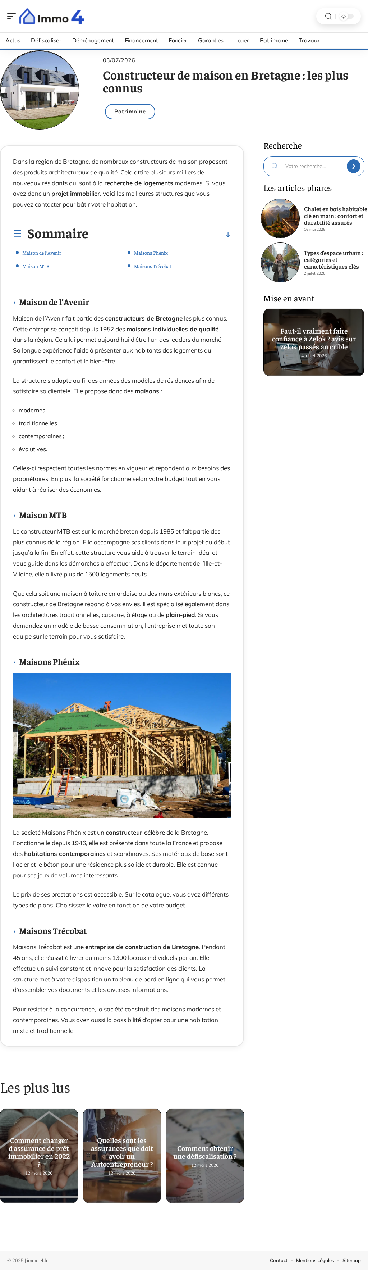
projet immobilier (75, 193)
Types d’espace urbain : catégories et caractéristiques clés (333, 259)
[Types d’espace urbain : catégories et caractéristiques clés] (280, 262)
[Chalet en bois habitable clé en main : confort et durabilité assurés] (280, 218)
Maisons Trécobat (152, 266)
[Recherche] (328, 16)
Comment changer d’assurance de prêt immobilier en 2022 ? (39, 1151)
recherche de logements (138, 183)
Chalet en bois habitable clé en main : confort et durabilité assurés (335, 215)
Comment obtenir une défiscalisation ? (204, 1151)
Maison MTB (35, 266)
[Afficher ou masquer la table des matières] (159, 234)
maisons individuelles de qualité (172, 329)
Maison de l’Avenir (41, 252)
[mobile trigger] (13, 16)
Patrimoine (130, 111)
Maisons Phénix (151, 252)
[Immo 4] (51, 16)
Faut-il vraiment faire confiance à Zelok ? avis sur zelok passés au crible (314, 338)
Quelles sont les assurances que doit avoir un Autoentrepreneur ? (122, 1151)
